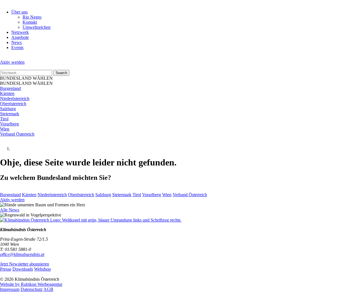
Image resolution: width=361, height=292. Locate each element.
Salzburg (8, 108)
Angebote (20, 37)
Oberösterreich (13, 103)
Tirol (4, 118)
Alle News (9, 209)
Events (17, 47)
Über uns (19, 12)
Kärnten (7, 93)
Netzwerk (20, 32)
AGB (48, 289)
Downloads (22, 269)
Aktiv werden (12, 62)
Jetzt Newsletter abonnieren (24, 264)
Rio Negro (32, 17)
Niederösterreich (14, 98)
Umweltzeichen (36, 27)
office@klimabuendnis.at (22, 254)
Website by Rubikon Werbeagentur (31, 284)
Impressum (9, 289)
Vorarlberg (9, 123)
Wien (4, 129)
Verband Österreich (17, 134)
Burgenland (10, 88)
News (16, 42)
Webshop (42, 269)
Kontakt (30, 22)
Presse (5, 269)
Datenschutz (32, 289)
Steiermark (9, 113)
